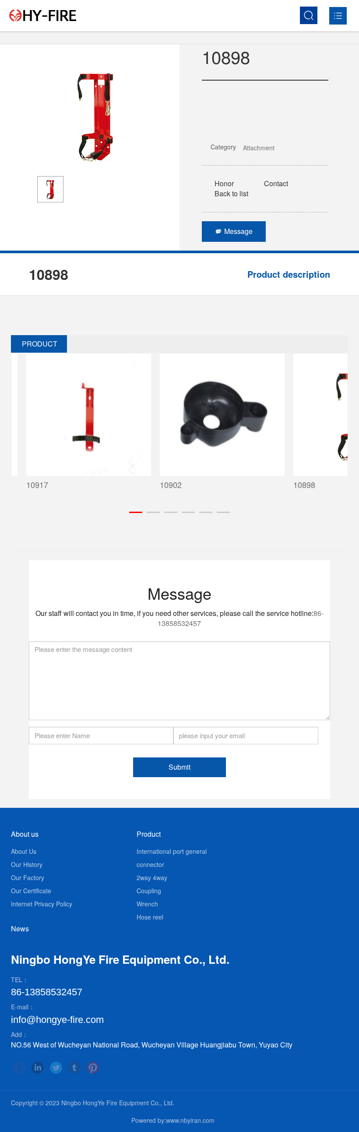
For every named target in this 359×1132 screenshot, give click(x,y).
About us (25, 834)
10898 (289, 484)
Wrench (147, 903)
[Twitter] (56, 1067)
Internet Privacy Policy (41, 903)
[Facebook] (19, 1067)
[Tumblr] (74, 1067)
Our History (26, 864)
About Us (23, 851)
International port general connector (172, 858)
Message (234, 231)
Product (149, 834)
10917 (22, 484)
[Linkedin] (38, 1067)
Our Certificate (31, 890)
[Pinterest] (93, 1067)
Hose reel (150, 917)
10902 (156, 484)
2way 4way (152, 877)
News (20, 928)
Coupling (149, 890)
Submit (179, 767)
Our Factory (27, 877)
